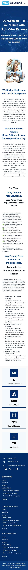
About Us (5, 482)
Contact (4, 499)
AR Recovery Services (10, 493)
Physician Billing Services (11, 490)
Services (4, 485)
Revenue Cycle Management (12, 496)
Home (4, 480)
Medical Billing (6, 488)
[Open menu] (24, 3)
